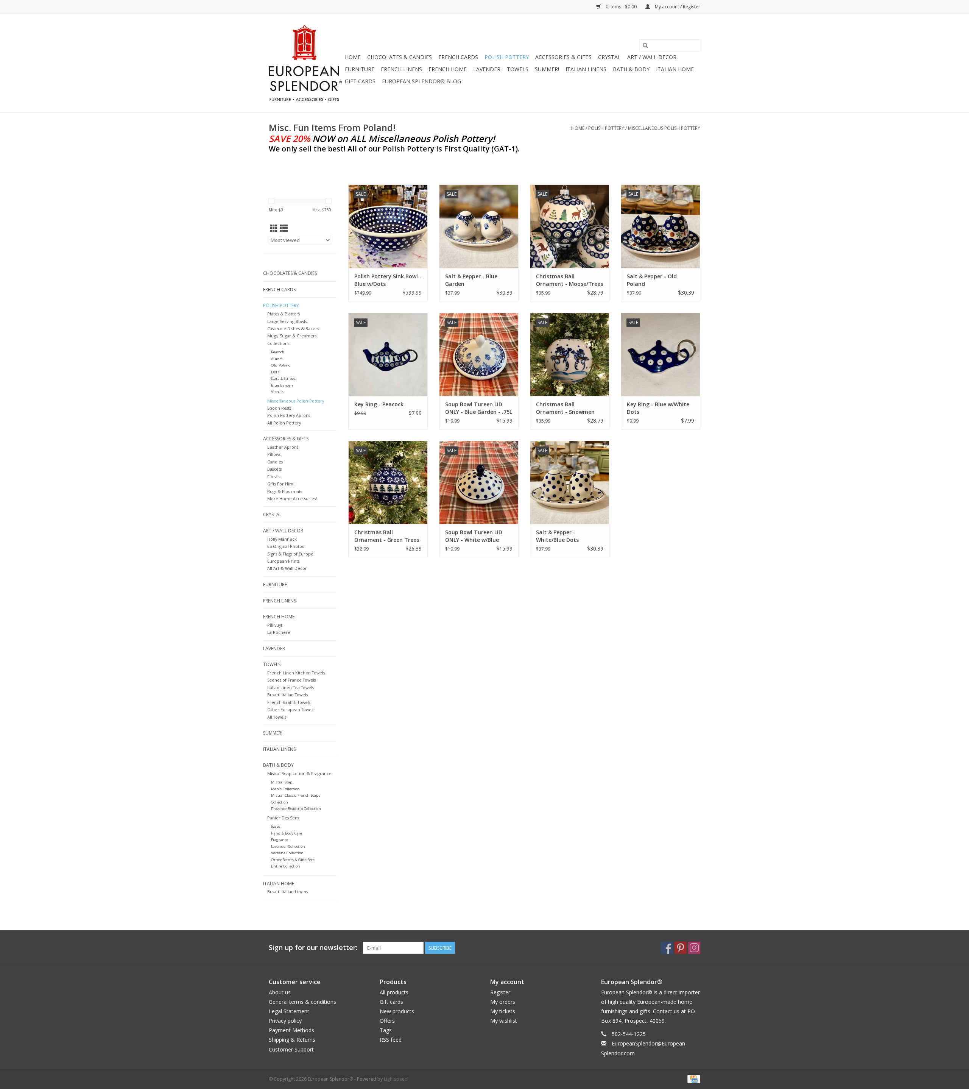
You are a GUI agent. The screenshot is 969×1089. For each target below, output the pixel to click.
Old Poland (281, 365)
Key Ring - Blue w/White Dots (658, 408)
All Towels (276, 717)
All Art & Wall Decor (287, 568)
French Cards (458, 57)
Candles (275, 462)
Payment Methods (291, 1030)
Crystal (609, 57)
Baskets (274, 469)
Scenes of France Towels (291, 680)
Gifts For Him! (280, 484)
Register (500, 992)
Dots (275, 372)
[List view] (284, 228)
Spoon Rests (279, 408)
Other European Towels (290, 709)
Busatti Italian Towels (287, 694)
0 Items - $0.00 (621, 6)
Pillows (273, 454)
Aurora (277, 358)
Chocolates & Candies (399, 57)
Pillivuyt (274, 625)
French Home (447, 69)
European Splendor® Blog (421, 81)
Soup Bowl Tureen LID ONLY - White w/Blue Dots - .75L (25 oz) (473, 536)
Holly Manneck (282, 539)
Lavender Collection (288, 846)
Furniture (359, 69)
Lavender (486, 69)
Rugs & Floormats (284, 491)
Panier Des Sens (283, 818)
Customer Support (291, 1049)
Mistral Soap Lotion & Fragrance (299, 773)
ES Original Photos (285, 546)
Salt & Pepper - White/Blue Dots (557, 536)
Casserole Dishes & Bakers (293, 328)
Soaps (275, 826)
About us (280, 992)
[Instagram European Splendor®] (694, 948)
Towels (517, 69)
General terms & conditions (302, 1001)
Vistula (277, 391)
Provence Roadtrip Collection (296, 808)
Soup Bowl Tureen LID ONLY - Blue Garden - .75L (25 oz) (478, 408)
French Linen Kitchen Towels (296, 673)
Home (353, 57)
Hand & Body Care (286, 833)
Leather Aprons (282, 447)
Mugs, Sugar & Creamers (291, 336)
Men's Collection (285, 788)
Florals (273, 476)
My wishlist (503, 1020)
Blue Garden (282, 385)
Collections (278, 343)
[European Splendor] (306, 63)
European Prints (283, 561)
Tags (386, 1030)
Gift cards (360, 81)
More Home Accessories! (292, 498)
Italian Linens (586, 69)
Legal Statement (289, 1011)
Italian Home (675, 69)
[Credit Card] (692, 1078)
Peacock (277, 351)
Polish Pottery (506, 57)
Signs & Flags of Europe (290, 554)
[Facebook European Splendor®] (667, 948)
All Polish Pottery (284, 423)
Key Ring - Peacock (378, 404)
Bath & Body (631, 69)
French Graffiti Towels (288, 702)
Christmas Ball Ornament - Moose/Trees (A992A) (569, 280)
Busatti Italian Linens (287, 891)
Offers (387, 1020)
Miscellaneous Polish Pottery (664, 128)
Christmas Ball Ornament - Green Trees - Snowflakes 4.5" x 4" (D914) (386, 536)
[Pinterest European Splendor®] (681, 948)
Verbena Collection (287, 852)
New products (397, 1011)
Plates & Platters (283, 314)
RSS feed (391, 1039)
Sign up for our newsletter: (313, 948)
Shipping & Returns (292, 1039)
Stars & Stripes (283, 378)
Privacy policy (285, 1020)
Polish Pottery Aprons (288, 415)
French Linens (401, 69)
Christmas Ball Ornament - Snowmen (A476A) (565, 408)
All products (394, 992)
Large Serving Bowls (287, 321)
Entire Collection (285, 866)
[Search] (645, 45)
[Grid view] (274, 228)
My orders (502, 1001)
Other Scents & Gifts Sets (293, 859)
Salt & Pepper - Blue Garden (471, 280)
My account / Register (677, 6)
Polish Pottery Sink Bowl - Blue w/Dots (388, 280)
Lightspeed (396, 1079)
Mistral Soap (281, 782)
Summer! (547, 69)
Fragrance (279, 839)
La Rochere (278, 632)
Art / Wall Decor (651, 57)
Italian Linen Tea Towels (290, 687)
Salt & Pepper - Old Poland (652, 280)
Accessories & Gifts (563, 57)
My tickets (502, 1011)
